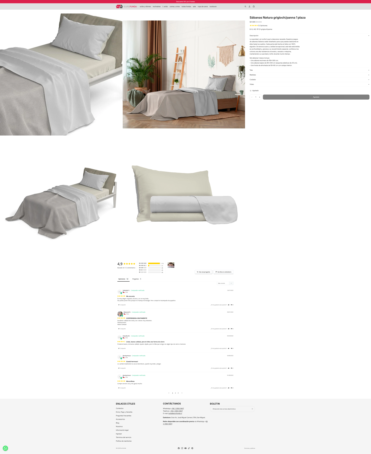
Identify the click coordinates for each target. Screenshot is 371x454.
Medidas (253, 75)
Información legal (122, 430)
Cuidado (253, 79)
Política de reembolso (124, 441)
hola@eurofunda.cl (175, 413)
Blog (117, 423)
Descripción (254, 36)
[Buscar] (245, 6)
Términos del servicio (123, 437)
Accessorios (120, 419)
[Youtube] (185, 448)
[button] (229, 305)
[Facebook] (179, 448)
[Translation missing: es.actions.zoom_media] (61, 74)
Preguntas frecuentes (123, 416)
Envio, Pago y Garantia (124, 412)
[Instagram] (182, 448)
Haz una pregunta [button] (204, 272)
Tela (251, 70)
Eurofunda (123, 448)
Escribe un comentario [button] (224, 272)
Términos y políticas (249, 448)
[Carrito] (254, 6)
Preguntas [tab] (135, 279)
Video (252, 84)
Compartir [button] (123, 305)
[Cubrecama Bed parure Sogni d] (171, 265)
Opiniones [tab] (121, 279)
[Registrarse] (252, 409)
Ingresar (119, 434)
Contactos (119, 408)
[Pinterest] (192, 448)
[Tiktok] (189, 448)
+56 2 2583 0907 (177, 408)
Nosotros (119, 426)
